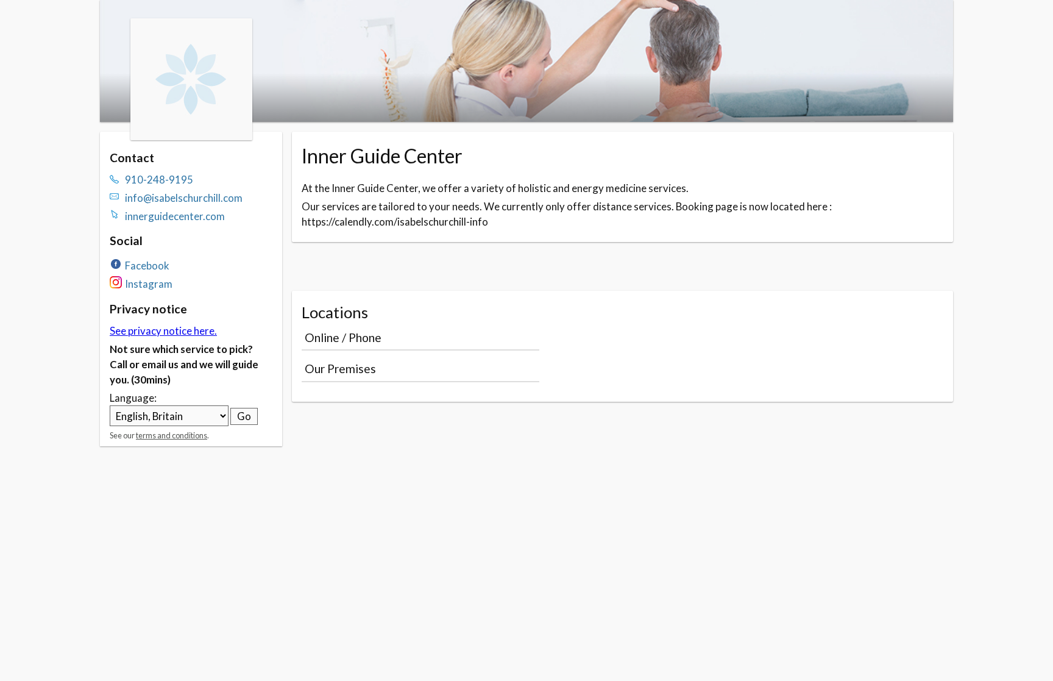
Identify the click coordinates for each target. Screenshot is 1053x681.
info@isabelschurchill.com (184, 197)
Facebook (147, 265)
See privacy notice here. (163, 330)
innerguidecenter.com (175, 216)
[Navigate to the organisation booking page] (191, 136)
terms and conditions (171, 435)
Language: (133, 397)
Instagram (148, 283)
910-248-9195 (159, 179)
